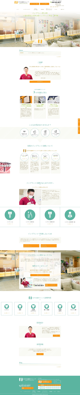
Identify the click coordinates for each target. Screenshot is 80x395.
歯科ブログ (62, 9)
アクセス (55, 9)
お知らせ (58, 391)
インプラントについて (26, 9)
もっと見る (58, 56)
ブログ (55, 391)
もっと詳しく (24, 158)
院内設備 (42, 9)
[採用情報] (79, 122)
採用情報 (50, 391)
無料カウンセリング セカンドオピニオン (49, 9)
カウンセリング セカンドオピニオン (45, 391)
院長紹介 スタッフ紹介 (36, 9)
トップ (18, 9)
